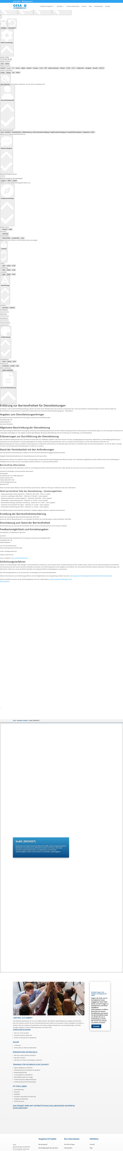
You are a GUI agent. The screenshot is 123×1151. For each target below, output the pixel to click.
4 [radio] (8, 59)
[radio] (0, 176)
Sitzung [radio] (8, 72)
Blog (91, 1148)
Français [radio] (35, 68)
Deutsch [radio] (3, 68)
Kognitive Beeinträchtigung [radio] (58, 132)
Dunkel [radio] (12, 366)
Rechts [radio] (7, 64)
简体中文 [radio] (101, 68)
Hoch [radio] (14, 361)
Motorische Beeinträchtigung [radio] (41, 132)
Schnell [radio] (15, 180)
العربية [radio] (8, 68)
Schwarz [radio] (5, 229)
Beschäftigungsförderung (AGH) (48, 1148)
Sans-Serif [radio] (5, 307)
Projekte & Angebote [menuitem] (46, 6)
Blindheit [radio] (7, 132)
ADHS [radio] (92, 132)
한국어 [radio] (73, 68)
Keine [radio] (2, 132)
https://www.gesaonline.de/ (19, 558)
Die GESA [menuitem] (59, 6)
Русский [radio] (95, 68)
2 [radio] (3, 59)
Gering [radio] (9, 361)
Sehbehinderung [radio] (26, 132)
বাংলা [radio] (13, 68)
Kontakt (96, 1026)
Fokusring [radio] (5, 234)
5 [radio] (10, 59)
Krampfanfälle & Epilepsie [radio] (74, 132)
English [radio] (23, 68)
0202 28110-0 (17, 1)
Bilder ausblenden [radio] (8, 370)
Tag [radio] (13, 72)
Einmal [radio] (3, 72)
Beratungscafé (43, 1144)
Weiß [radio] (10, 229)
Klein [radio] (4, 265)
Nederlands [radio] (80, 68)
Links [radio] (2, 64)
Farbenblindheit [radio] (16, 132)
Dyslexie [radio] (12, 307)
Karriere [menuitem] (84, 6)
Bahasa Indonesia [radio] (53, 68)
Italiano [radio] (62, 68)
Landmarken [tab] (15, 238)
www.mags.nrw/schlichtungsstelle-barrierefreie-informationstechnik (91, 576)
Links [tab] (22, 238)
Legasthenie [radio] (86, 132)
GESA (14, 720)
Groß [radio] (13, 265)
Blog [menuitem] (90, 6)
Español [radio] (29, 68)
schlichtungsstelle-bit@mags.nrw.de (61, 579)
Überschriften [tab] (6, 238)
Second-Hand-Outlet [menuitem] (73, 6)
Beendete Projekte (22, 720)
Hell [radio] (17, 366)
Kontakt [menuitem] (107, 6)
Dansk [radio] (17, 68)
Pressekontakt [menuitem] (98, 6)
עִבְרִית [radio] (41, 68)
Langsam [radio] (3, 180)
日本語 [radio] (68, 68)
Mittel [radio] (9, 180)
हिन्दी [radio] (46, 68)
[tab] (0, 238)
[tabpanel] (61, 240)
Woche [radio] (18, 72)
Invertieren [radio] (6, 366)
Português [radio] (88, 68)
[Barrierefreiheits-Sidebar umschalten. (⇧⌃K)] (1, 17)
